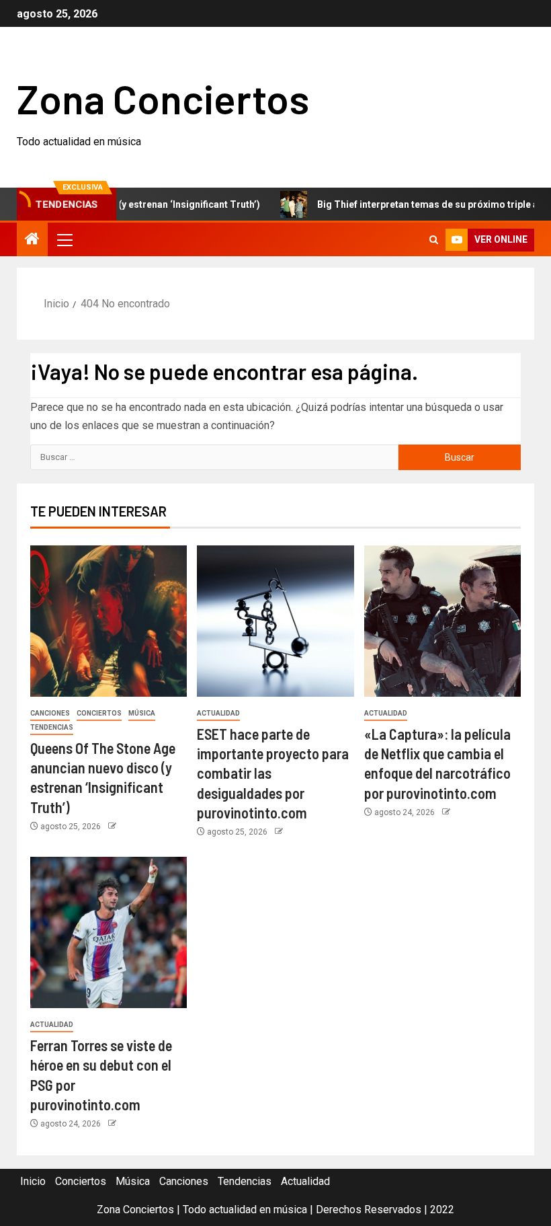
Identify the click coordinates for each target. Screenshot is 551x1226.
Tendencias (51, 727)
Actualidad (218, 713)
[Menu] (63, 239)
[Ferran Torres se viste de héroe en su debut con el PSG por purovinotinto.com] (108, 932)
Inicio (33, 1181)
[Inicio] (32, 240)
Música (141, 713)
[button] (63, 239)
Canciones (50, 713)
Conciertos (99, 713)
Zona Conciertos (163, 98)
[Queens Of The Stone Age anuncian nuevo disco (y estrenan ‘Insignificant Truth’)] (108, 621)
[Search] (433, 240)
